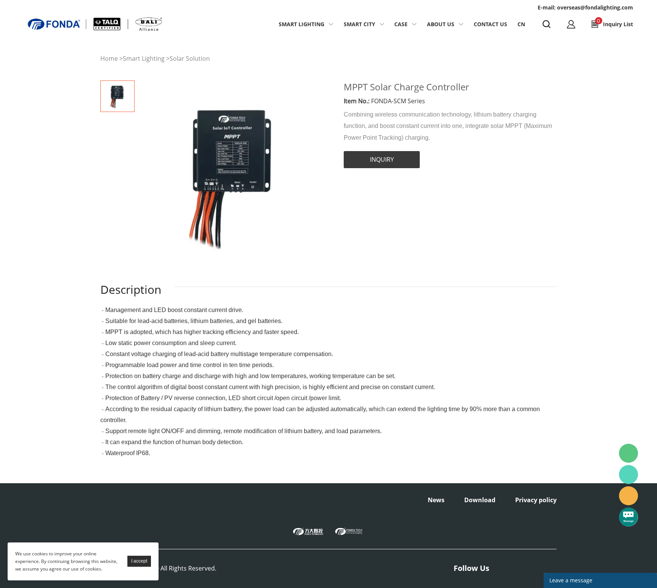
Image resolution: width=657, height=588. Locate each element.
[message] (628, 517)
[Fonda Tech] (348, 531)
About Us (440, 24)
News (436, 500)
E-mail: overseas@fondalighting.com (585, 7)
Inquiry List (615, 22)
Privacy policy (536, 500)
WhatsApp (628, 474)
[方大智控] (308, 531)
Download (479, 500)
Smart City (359, 24)
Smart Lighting (301, 24)
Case (401, 24)
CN (521, 24)
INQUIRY (382, 159)
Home (109, 58)
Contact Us (490, 24)
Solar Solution (190, 58)
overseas (628, 495)
